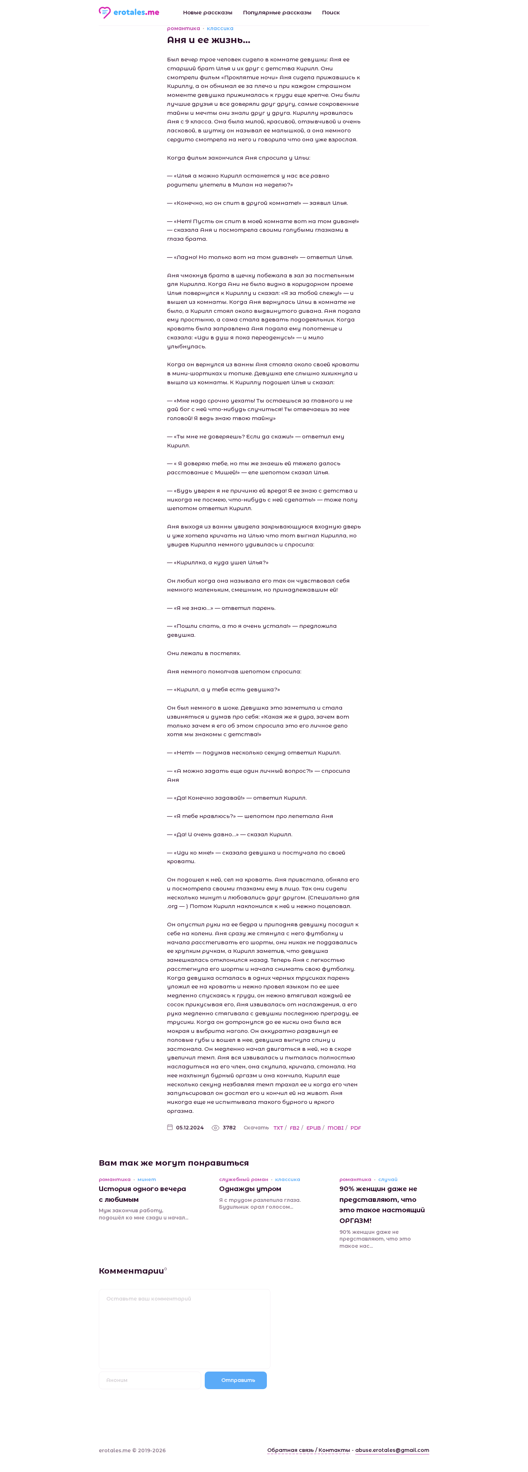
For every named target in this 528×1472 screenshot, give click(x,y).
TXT (278, 1127)
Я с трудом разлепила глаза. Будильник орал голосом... (260, 1203)
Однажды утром (250, 1189)
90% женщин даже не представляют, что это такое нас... (375, 1239)
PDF (356, 1127)
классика (220, 28)
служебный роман (243, 1179)
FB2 (295, 1127)
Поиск (331, 12)
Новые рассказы (207, 12)
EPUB (313, 1127)
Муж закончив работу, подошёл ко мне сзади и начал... (143, 1214)
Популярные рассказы (277, 12)
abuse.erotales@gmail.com (392, 1450)
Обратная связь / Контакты (308, 1450)
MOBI (336, 1127)
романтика (183, 28)
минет (147, 1179)
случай (388, 1179)
